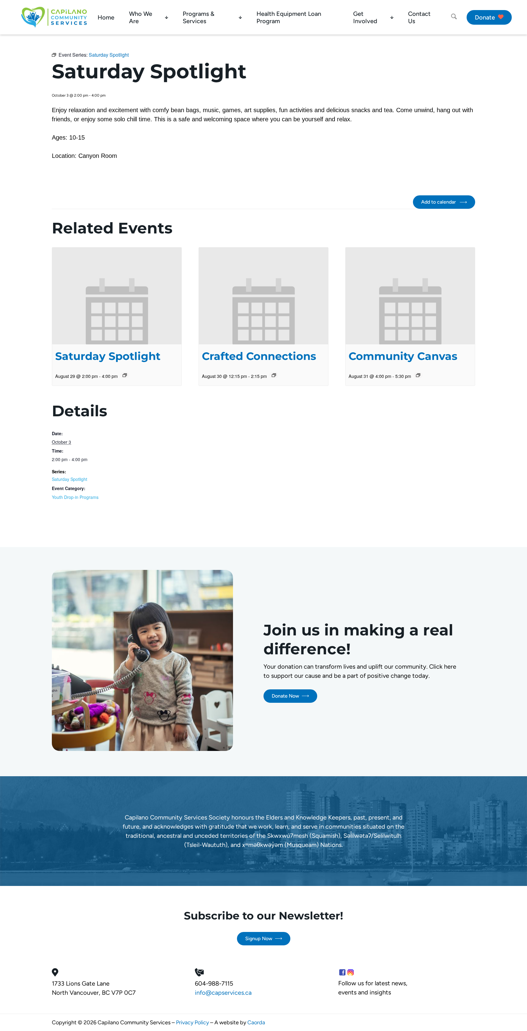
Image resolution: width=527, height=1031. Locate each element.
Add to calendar (439, 202)
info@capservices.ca (223, 992)
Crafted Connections (259, 356)
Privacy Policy (192, 1022)
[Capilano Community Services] (54, 17)
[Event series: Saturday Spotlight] (125, 375)
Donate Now (285, 696)
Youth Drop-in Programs (75, 497)
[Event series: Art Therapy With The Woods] (418, 375)
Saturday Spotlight (107, 356)
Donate (485, 17)
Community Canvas (403, 356)
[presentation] (116, 295)
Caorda (256, 1022)
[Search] (454, 17)
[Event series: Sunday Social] (274, 375)
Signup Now (258, 938)
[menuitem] (106, 17)
